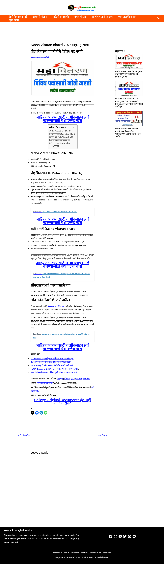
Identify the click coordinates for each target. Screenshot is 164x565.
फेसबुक (60, 378)
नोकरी (47, 57)
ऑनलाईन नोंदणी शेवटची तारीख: (60, 143)
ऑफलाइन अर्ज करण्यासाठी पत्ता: (60, 140)
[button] (158, 18)
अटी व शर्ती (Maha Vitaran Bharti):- (62, 137)
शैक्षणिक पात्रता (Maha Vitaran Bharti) (62, 134)
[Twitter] (125, 536)
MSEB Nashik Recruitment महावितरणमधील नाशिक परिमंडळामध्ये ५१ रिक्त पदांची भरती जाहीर (128, 132)
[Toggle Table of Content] (72, 127)
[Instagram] (129, 536)
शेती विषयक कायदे (18, 17)
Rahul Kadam (103, 557)
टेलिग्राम (67, 378)
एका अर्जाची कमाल (127, 17)
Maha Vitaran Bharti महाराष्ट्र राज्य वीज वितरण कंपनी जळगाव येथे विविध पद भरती (129, 74)
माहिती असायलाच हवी (45, 383)
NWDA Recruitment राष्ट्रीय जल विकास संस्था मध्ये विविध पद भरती (54, 369)
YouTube (86, 378)
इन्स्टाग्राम (78, 378)
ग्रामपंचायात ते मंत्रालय (102, 17)
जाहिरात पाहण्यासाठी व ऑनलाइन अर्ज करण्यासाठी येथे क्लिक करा (62, 119)
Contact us (57, 553)
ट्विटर (72, 378)
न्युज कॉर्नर (14, 20)
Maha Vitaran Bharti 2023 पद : (60, 131)
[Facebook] (110, 536)
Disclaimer (107, 553)
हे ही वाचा (56, 146)
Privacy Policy (95, 553)
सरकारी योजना (40, 17)
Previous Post (24, 435)
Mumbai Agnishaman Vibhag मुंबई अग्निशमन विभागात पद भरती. (54, 372)
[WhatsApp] (115, 536)
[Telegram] (134, 536)
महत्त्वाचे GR (80, 17)
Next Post (103, 435)
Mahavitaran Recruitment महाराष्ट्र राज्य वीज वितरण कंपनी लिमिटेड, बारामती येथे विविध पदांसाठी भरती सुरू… (129, 102)
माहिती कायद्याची (61, 17)
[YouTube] (120, 536)
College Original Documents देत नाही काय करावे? (62, 402)
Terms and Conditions (79, 553)
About (66, 553)
